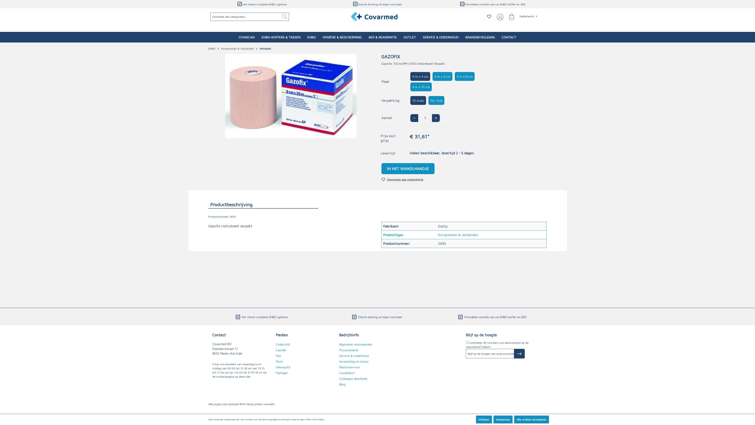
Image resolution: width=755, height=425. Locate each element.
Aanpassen (503, 419)
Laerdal (281, 350)
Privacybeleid (348, 350)
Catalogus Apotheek (353, 378)
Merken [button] (282, 335)
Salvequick (283, 367)
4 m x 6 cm (442, 76)
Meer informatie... (316, 419)
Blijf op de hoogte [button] (481, 335)
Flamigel (281, 373)
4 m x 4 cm (420, 76)
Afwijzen (484, 419)
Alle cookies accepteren (531, 419)
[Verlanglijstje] (489, 16)
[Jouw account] (499, 17)
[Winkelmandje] (509, 16)
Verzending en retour (354, 361)
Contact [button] (219, 335)
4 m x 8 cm (465, 76)
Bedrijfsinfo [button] (349, 335)
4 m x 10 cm (421, 87)
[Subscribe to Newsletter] (519, 353)
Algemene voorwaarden (355, 344)
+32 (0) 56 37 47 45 (246, 372)
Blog (342, 384)
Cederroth (283, 344)
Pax (278, 356)
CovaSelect (347, 373)
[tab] (263, 204)
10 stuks (418, 100)
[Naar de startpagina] (375, 16)
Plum (279, 361)
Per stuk (436, 100)
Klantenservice (349, 367)
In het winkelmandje (408, 168)
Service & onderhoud (354, 356)
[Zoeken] (284, 17)
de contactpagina (223, 376)
